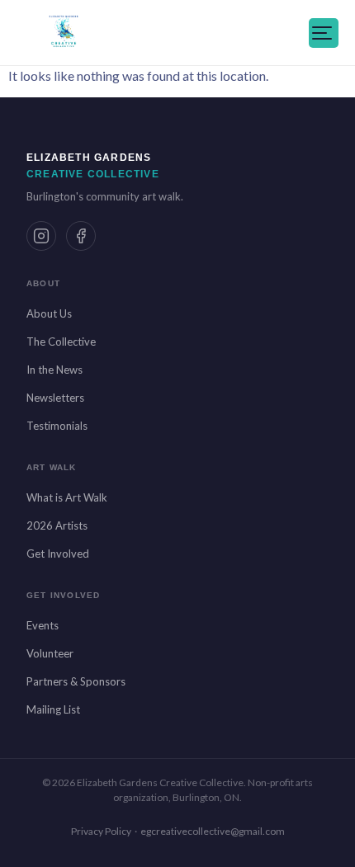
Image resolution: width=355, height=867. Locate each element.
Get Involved (57, 553)
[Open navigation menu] (323, 33)
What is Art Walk (66, 497)
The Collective (61, 341)
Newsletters (55, 397)
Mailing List (53, 709)
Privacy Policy (101, 831)
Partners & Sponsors (75, 681)
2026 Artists (57, 525)
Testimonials (57, 425)
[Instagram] (41, 236)
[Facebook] (81, 236)
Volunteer (49, 653)
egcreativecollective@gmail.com (212, 831)
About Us (49, 313)
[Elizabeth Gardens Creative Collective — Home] (64, 33)
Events (42, 625)
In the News (54, 369)
